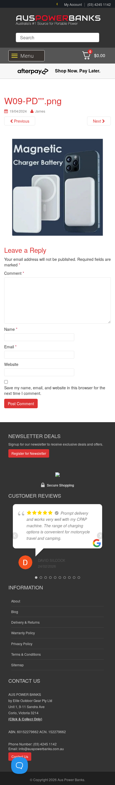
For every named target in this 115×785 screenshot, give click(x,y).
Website (11, 364)
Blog (14, 611)
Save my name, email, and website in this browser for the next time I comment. (54, 390)
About (15, 601)
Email (10, 346)
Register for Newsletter (28, 453)
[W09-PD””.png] (57, 186)
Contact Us (19, 756)
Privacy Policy (21, 643)
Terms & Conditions (26, 654)
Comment (14, 273)
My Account (73, 4)
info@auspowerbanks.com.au (41, 748)
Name (10, 329)
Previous (21, 121)
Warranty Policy (23, 632)
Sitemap (17, 664)
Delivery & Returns (25, 622)
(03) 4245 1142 (99, 4)
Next (97, 121)
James (40, 111)
